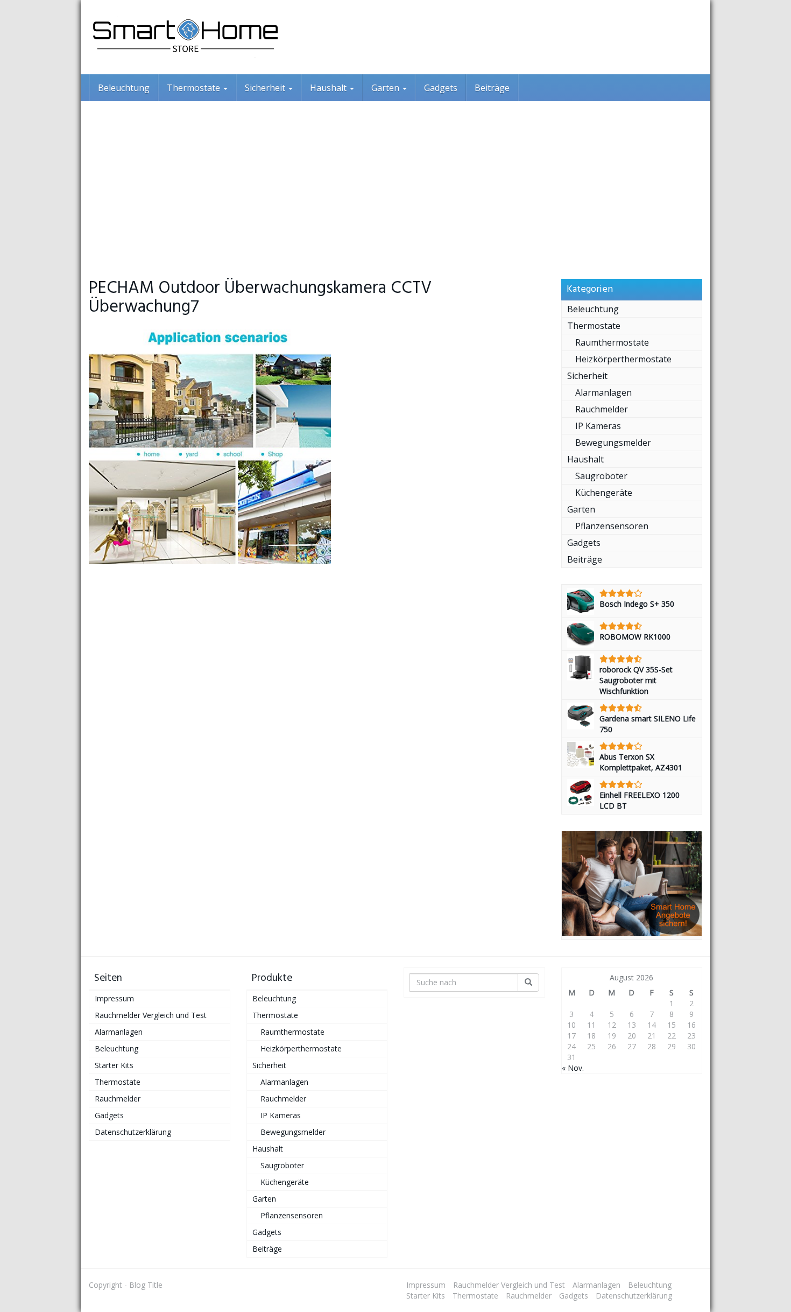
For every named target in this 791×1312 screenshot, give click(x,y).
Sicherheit (266, 88)
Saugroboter (601, 476)
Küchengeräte (603, 493)
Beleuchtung (124, 88)
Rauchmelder (601, 409)
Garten (386, 88)
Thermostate (194, 88)
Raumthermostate (612, 342)
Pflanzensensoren (611, 526)
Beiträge (492, 88)
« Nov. (573, 1068)
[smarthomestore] (185, 37)
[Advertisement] (395, 182)
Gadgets (440, 88)
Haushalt (329, 88)
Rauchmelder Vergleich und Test (151, 1015)
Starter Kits (114, 1065)
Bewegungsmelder (613, 442)
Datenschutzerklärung (133, 1132)
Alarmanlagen (603, 392)
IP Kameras (598, 426)
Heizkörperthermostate (623, 359)
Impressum (114, 998)
